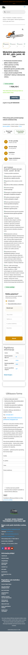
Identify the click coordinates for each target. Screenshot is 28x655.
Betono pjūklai (11, 19)
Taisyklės (4, 556)
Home (4, 17)
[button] (22, 29)
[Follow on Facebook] (2, 548)
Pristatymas (5, 558)
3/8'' (17, 368)
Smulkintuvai (5, 604)
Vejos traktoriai (6, 584)
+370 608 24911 (9, 414)
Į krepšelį (14, 97)
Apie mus (3, 569)
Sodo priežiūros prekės (6, 607)
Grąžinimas (4, 561)
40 (16, 356)
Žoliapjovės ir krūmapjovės (5, 587)
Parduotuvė (8, 17)
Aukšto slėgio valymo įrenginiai (6, 597)
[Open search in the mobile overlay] (14, 12)
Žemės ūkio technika (4, 611)
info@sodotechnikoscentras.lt (14, 417)
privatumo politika (7, 500)
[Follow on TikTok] (9, 548)
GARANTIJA (4, 567)
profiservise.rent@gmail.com (10, 419)
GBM (17, 364)
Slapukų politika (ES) (6, 575)
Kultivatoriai (5, 590)
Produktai (14, 17)
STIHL (20, 126)
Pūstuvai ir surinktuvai (4, 601)
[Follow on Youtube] (12, 548)
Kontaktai (4, 572)
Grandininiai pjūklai (5, 593)
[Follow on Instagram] (6, 548)
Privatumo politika (4, 564)
